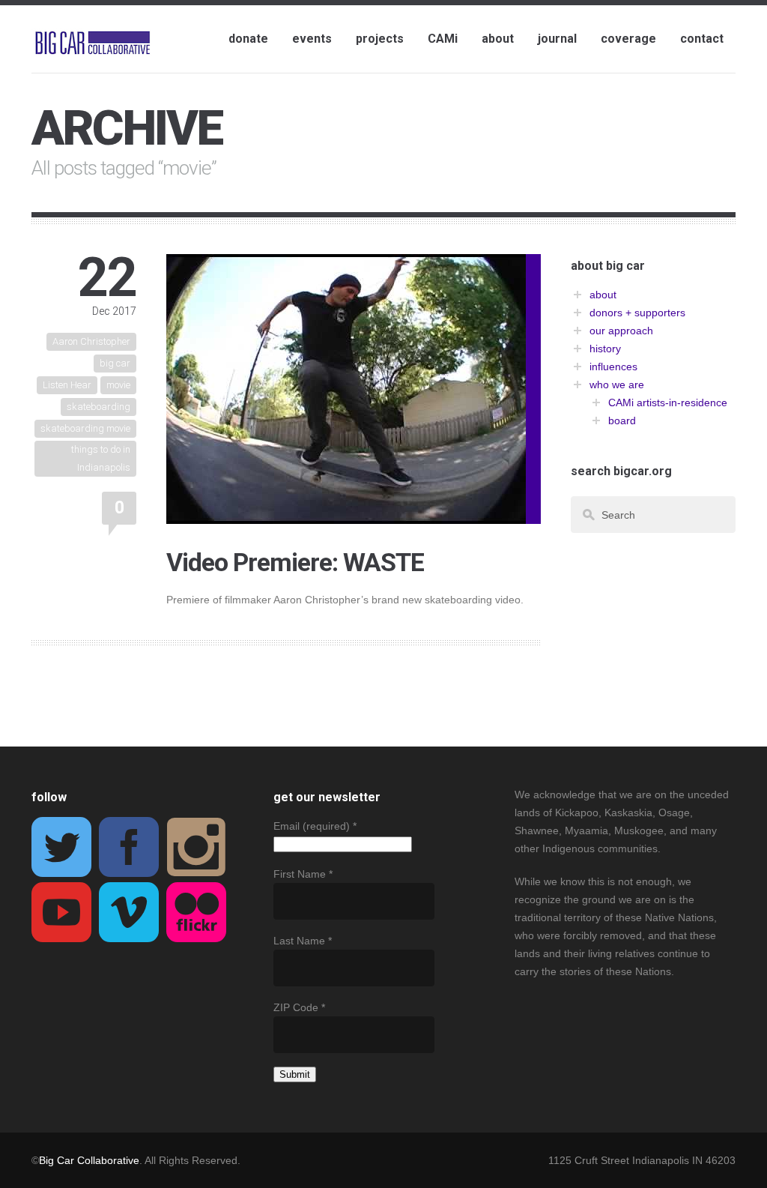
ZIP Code (299, 1007)
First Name (303, 874)
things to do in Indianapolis (100, 458)
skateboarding (98, 406)
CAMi (443, 38)
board (622, 420)
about (498, 38)
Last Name (302, 941)
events (312, 38)
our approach (621, 331)
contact (702, 38)
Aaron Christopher (91, 341)
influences (613, 367)
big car (115, 363)
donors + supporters (637, 313)
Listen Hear (67, 385)
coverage (628, 38)
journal (557, 38)
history (605, 349)
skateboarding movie (85, 428)
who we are (616, 385)
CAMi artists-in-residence (667, 402)
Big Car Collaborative (89, 1160)
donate (248, 38)
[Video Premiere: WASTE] (346, 515)
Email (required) (315, 826)
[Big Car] (92, 43)
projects (380, 38)
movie (118, 385)
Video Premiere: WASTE (295, 562)
